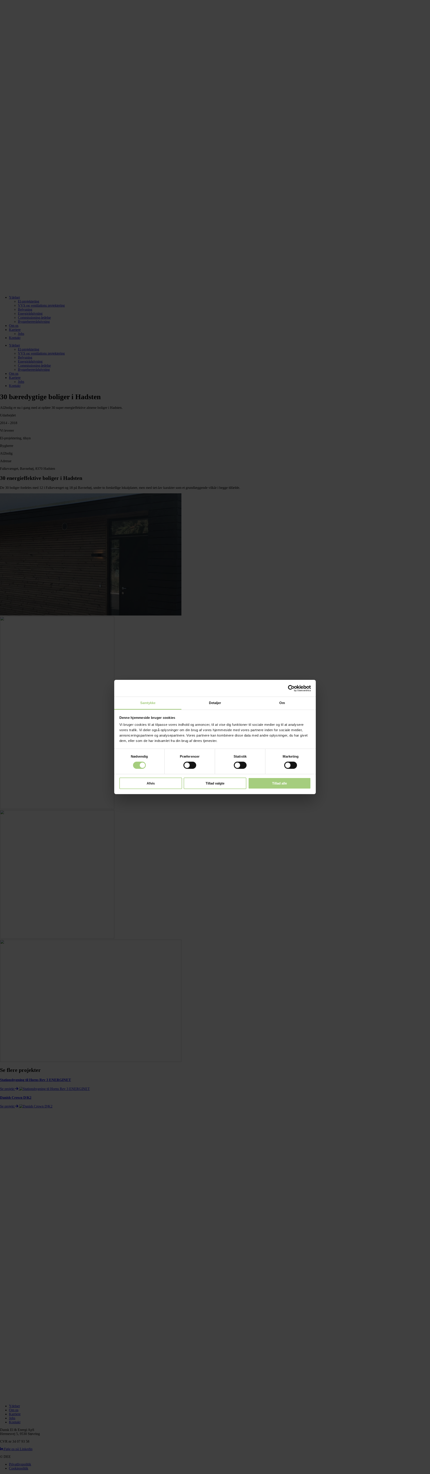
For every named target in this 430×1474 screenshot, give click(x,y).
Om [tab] (282, 703)
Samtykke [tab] (148, 703)
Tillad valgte (215, 783)
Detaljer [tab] (215, 703)
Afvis (151, 783)
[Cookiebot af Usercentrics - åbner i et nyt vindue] (291, 688)
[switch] (189, 765)
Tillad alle (279, 783)
